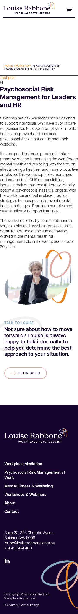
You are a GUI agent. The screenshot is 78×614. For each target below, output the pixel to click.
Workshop (22, 66)
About (10, 503)
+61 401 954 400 (18, 549)
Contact (11, 512)
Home (8, 66)
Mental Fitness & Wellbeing (28, 486)
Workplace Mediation (23, 464)
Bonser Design (29, 605)
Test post (8, 80)
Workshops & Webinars (25, 495)
